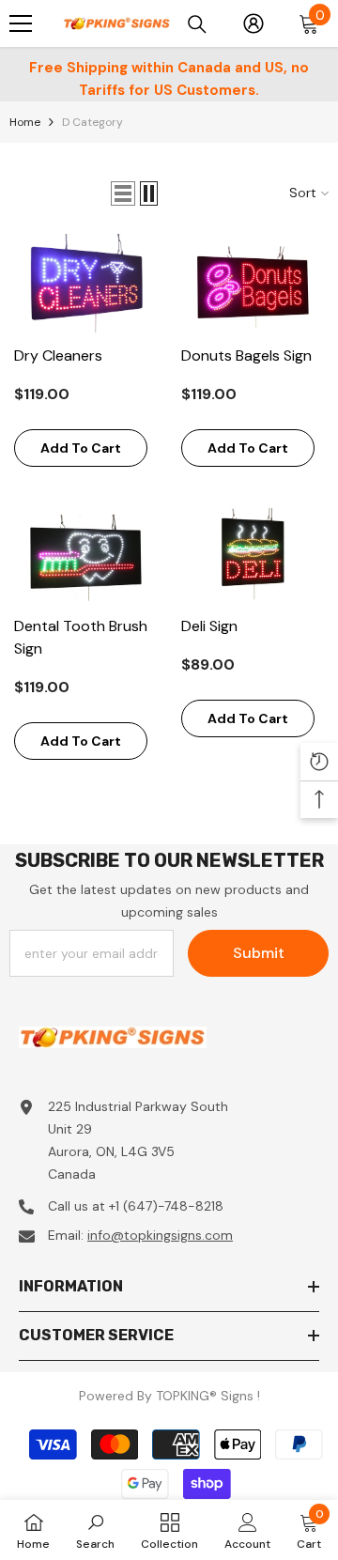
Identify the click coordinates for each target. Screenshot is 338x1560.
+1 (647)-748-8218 (166, 1205)
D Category (92, 122)
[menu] (20, 23)
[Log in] (253, 23)
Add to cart (80, 448)
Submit (258, 953)
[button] (123, 193)
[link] (95, 1530)
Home (24, 122)
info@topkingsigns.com (160, 1235)
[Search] (197, 24)
